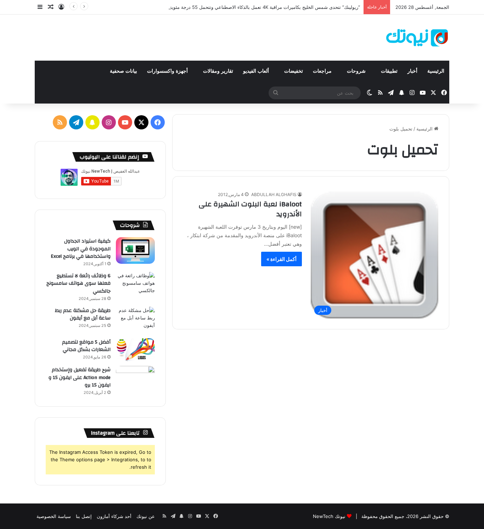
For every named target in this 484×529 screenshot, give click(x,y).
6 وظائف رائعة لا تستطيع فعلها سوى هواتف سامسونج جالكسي (78, 283)
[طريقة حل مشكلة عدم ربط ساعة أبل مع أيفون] (135, 320)
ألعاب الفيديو (256, 71)
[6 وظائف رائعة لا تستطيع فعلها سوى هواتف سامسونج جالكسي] (135, 285)
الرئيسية (435, 71)
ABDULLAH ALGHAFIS (274, 194)
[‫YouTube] (125, 122)
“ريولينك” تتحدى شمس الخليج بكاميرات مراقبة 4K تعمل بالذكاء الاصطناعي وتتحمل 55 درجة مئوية (264, 7)
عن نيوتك (145, 516)
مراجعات (323, 71)
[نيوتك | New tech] (417, 37)
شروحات (357, 71)
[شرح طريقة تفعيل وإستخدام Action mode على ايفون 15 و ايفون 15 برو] (135, 379)
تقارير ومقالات (218, 71)
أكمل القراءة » (281, 259)
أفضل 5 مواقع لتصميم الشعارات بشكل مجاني (86, 346)
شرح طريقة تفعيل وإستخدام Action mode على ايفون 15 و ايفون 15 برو (80, 377)
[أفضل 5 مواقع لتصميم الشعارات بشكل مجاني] (135, 349)
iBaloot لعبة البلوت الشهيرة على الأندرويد (250, 209)
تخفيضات (293, 71)
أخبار (412, 71)
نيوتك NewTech (329, 516)
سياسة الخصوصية (53, 516)
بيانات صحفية (123, 71)
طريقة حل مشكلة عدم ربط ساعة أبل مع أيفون (83, 314)
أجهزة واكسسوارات (168, 71)
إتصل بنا (84, 516)
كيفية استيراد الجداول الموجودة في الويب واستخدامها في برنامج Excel (81, 248)
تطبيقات (389, 71)
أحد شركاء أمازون (114, 516)
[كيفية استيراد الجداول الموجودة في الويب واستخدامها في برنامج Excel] (135, 250)
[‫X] (141, 122)
